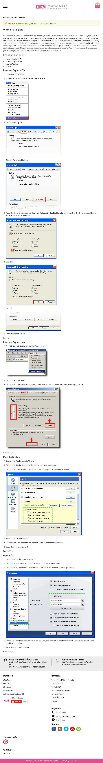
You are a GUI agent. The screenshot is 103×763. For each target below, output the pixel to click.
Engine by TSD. (71, 761)
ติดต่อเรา (6, 683)
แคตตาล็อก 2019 (58, 697)
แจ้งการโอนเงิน (57, 683)
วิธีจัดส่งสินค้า (57, 687)
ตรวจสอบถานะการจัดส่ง (61, 690)
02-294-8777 (61, 713)
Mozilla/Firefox (12, 64)
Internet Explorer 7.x (14, 59)
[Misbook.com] (51, 6)
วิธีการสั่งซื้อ (56, 680)
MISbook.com (43, 761)
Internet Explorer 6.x (14, 61)
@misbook (60, 720)
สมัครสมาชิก (8, 690)
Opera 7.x (10, 66)
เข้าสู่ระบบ (7, 687)
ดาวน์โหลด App (58, 694)
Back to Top (8, 338)
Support (55, 701)
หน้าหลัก (6, 17)
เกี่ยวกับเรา (7, 680)
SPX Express (8, 753)
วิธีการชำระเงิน (68, 680)
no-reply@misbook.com (65, 716)
